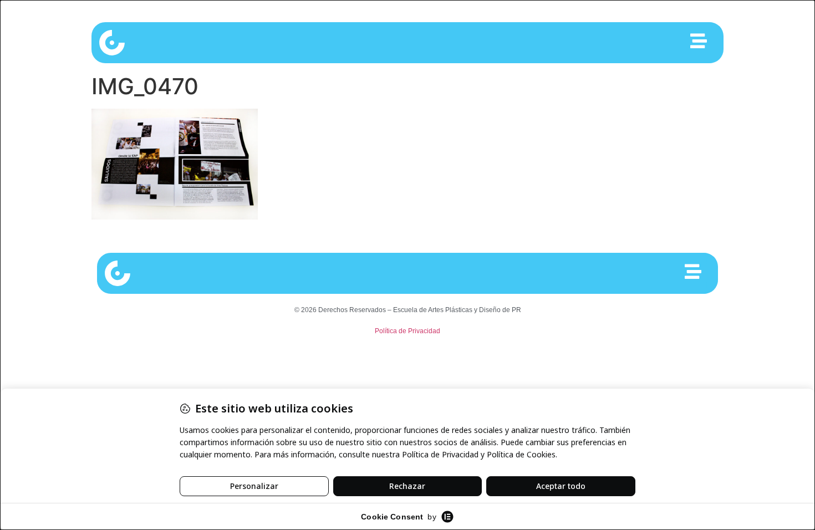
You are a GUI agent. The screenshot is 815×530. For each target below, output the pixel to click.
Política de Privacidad (407, 331)
